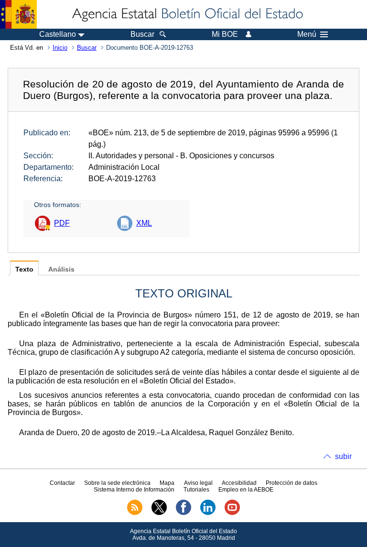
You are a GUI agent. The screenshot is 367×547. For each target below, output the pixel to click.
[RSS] (134, 513)
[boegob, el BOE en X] (159, 513)
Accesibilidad (239, 483)
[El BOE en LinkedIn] (208, 513)
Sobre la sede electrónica (117, 483)
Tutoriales (196, 489)
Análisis (61, 269)
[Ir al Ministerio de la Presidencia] (18, 14)
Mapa (167, 483)
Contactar (62, 483)
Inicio (60, 47)
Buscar (87, 47)
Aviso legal (198, 483)
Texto (24, 269)
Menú (306, 34)
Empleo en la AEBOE (245, 489)
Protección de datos (291, 483)
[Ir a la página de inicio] (186, 14)
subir (343, 456)
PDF (62, 223)
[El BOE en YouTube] (232, 513)
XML (144, 223)
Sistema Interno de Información (134, 489)
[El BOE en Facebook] (183, 513)
